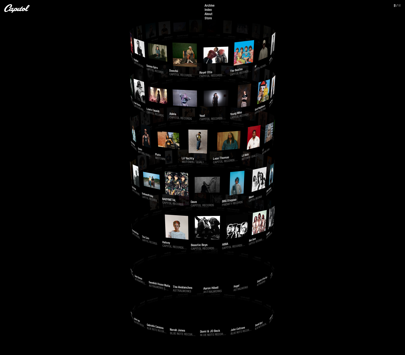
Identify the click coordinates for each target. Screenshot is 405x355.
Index (208, 10)
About (208, 14)
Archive (210, 6)
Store (208, 18)
